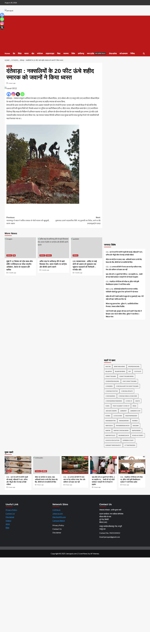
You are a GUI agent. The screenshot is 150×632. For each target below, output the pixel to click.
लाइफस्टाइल (50, 54)
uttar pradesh (130, 445)
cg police (137, 371)
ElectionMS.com (59, 517)
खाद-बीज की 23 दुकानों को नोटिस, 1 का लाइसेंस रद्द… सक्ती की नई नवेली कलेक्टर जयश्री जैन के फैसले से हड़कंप (124, 275)
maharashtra (111, 420)
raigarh (136, 425)
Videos (8, 520)
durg (107, 406)
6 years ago (11, 83)
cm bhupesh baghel (112, 381)
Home (7, 54)
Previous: (27, 220)
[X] (18, 94)
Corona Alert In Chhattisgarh (127, 386)
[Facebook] (9, 94)
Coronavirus (110, 396)
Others (9, 66)
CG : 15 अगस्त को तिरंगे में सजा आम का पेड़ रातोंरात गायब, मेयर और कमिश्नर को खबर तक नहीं (124, 268)
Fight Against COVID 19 (121, 406)
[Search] (143, 54)
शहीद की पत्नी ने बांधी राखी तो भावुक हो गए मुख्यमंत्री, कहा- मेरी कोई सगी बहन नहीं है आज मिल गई (125, 297)
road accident (137, 435)
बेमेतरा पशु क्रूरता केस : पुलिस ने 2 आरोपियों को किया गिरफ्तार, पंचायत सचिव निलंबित (122, 305)
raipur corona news (121, 430)
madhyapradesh (131, 415)
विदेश (19, 54)
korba (108, 415)
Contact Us (10, 513)
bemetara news (119, 366)
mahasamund (124, 420)
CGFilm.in (56, 510)
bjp (130, 371)
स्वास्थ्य (66, 54)
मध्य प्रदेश (96, 54)
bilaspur (109, 371)
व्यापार (26, 54)
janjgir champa (111, 411)
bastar (108, 366)
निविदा (132, 54)
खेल (33, 54)
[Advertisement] (75, 33)
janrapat (123, 411)
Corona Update (127, 391)
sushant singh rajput (113, 445)
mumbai (135, 420)
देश (14, 54)
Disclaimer (10, 517)
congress (109, 386)
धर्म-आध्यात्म (124, 54)
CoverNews (83, 553)
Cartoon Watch (58, 520)
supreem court (128, 440)
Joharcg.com (57, 513)
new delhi (109, 425)
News (9, 471)
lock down (118, 415)
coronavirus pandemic (114, 401)
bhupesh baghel (134, 366)
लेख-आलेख (113, 54)
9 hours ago (11, 487)
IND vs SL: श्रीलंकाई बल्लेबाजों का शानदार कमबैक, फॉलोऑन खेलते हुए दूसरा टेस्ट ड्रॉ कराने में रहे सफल (122, 290)
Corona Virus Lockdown (128, 396)
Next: (77, 220)
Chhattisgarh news (126, 376)
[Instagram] (13, 94)
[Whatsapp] (22, 94)
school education (112, 440)
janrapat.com (135, 411)
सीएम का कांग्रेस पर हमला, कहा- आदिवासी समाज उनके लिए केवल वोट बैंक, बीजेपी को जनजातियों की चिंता (124, 260)
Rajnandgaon (124, 435)
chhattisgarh (111, 376)
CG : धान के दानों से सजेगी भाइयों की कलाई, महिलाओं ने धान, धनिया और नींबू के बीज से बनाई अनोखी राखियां (124, 253)
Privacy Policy (11, 510)
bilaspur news (120, 371)
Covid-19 (129, 401)
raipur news (136, 430)
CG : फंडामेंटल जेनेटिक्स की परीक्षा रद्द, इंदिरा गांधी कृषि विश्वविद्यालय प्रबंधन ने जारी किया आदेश (122, 282)
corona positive (112, 391)
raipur (108, 430)
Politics (48, 255)
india (134, 406)
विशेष (73, 54)
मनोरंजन (40, 54)
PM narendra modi (122, 425)
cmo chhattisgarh (129, 381)
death (137, 401)
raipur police (110, 435)
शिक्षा (58, 54)
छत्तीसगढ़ (81, 54)
